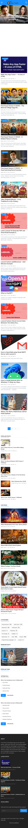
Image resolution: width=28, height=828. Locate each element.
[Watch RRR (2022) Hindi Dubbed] (14, 536)
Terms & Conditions (14, 823)
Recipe (23, 636)
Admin (8, 22)
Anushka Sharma (7, 716)
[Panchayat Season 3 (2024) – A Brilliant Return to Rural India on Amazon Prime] (14, 127)
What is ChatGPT (7, 293)
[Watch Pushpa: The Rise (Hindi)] (14, 557)
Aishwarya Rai (6, 705)
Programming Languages (8, 640)
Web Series (18, 624)
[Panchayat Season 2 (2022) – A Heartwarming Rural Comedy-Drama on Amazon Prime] (14, 158)
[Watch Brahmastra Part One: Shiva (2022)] (14, 515)
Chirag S (2, 450)
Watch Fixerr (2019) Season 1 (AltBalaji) (11, 497)
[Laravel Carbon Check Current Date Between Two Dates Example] (14, 311)
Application (5, 636)
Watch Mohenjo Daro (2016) (18, 481)
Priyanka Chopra (7, 711)
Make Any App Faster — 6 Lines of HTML (13, 75)
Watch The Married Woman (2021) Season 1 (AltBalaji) (12, 461)
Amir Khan (5, 682)
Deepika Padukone (7, 719)
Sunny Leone (6, 708)
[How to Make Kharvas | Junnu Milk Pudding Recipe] (5, 443)
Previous (2, 14)
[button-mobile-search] (26, 2)
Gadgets (14, 633)
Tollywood (13, 630)
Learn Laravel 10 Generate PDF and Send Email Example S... (13, 231)
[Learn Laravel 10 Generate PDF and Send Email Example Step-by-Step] (14, 221)
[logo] (14, 3)
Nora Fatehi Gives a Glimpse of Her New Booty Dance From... (13, 475)
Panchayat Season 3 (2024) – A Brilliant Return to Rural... (11, 138)
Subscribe (23, 810)
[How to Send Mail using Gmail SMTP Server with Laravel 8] (14, 342)
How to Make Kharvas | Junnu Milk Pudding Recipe (12, 448)
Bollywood (5, 627)
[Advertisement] (14, 40)
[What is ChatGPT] (14, 283)
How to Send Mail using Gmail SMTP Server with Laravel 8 (13, 353)
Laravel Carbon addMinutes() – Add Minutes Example (13, 263)
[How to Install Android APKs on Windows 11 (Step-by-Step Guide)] (14, 371)
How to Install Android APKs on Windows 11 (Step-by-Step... (11, 381)
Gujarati (4, 630)
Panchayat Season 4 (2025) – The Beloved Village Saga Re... (12, 106)
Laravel (20, 640)
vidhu (2, 415)
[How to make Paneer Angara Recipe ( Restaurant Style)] (14, 601)
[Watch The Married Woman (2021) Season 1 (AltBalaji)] (5, 456)
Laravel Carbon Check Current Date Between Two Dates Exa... (13, 322)
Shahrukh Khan (6, 688)
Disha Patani (6, 713)
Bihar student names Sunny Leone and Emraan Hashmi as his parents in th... (14, 17)
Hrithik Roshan (6, 685)
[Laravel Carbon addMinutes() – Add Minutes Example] (14, 252)
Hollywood (15, 627)
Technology (5, 633)
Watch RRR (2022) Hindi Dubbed (11, 545)
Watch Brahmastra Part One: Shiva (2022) (14, 524)
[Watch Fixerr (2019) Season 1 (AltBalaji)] (5, 492)
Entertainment (6, 624)
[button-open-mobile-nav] (1, 2)
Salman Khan (6, 691)
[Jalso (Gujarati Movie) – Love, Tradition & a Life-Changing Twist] (14, 190)
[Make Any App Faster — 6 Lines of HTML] (14, 65)
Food (14, 636)
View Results (10, 695)
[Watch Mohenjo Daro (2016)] (5, 484)
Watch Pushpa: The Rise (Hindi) (10, 566)
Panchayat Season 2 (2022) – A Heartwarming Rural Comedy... (11, 169)
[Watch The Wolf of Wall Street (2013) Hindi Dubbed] (14, 402)
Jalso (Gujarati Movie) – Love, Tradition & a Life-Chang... (11, 200)
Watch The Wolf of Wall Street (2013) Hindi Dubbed (14, 412)
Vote (3, 695)
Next (25, 14)
